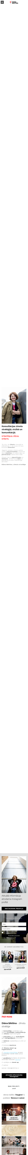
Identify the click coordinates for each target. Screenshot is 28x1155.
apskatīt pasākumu (14, 1118)
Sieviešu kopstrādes (11, 1052)
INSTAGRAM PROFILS (14, 909)
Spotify (17, 1059)
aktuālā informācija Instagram (14, 1075)
